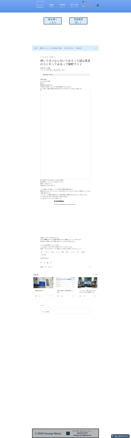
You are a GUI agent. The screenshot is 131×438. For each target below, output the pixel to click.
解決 (63, 252)
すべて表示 (95, 274)
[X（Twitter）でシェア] (44, 262)
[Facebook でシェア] (41, 262)
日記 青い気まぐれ (68, 48)
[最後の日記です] (43, 282)
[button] (98, 4)
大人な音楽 (43, 254)
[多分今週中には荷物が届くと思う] (65, 282)
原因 (67, 252)
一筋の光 (83, 252)
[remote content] (65, 218)
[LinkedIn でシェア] (47, 262)
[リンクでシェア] (51, 262)
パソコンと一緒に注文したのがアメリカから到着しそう (87, 291)
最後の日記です (39, 290)
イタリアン (72, 252)
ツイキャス (46, 252)
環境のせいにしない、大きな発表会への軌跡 (51, 48)
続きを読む (79, 48)
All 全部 (35, 48)
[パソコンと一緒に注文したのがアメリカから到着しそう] (87, 282)
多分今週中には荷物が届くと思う (65, 291)
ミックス (58, 252)
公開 (52, 252)
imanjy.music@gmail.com (82, 435)
